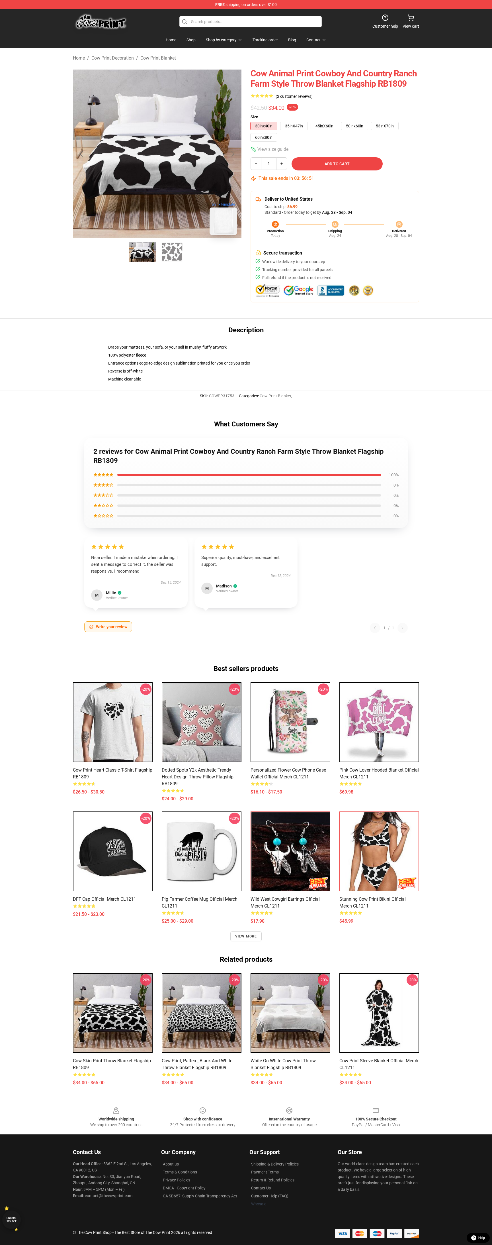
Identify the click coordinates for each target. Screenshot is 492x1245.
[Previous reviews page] (375, 628)
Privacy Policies (176, 1180)
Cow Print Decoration (112, 58)
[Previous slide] (82, 154)
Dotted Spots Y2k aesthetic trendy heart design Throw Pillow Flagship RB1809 (197, 776)
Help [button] (481, 1238)
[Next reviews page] (402, 628)
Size (254, 117)
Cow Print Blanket (158, 58)
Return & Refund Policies (272, 1180)
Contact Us (261, 1188)
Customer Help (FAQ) (269, 1196)
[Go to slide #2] (172, 252)
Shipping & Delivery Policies (275, 1164)
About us (171, 1164)
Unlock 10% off (12, 1220)
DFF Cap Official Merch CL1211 (104, 899)
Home (79, 58)
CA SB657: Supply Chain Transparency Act (200, 1196)
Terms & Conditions (180, 1172)
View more (246, 936)
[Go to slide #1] (142, 252)
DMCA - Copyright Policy (184, 1188)
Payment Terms (265, 1172)
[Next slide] (233, 154)
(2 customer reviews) (294, 96)
